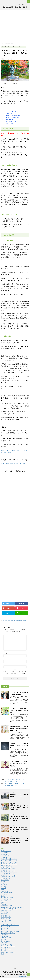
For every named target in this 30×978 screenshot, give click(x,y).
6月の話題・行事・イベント (9, 873)
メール (5, 659)
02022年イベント (6, 852)
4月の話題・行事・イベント (9, 870)
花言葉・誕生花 (5, 941)
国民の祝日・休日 (6, 910)
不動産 (3, 889)
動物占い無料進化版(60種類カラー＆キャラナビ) (14, 907)
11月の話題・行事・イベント (9, 860)
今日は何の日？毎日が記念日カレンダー (13, 463)
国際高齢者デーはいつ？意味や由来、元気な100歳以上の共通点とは (19, 729)
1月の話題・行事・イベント (9, 620)
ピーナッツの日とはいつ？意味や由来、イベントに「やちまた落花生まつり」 (19, 840)
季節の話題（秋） (6, 918)
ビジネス (3, 886)
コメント (6, 634)
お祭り (3, 881)
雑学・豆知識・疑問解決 (8, 952)
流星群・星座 (5, 936)
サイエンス (4, 884)
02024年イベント (6, 855)
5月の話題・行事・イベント (9, 872)
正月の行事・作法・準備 (8, 933)
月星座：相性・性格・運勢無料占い (11, 931)
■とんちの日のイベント (12, 117)
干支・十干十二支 (6, 920)
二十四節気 (4, 894)
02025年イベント (6, 857)
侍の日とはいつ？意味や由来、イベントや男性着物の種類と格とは (19, 818)
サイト (5, 664)
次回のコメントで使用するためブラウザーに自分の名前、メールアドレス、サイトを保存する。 (14, 673)
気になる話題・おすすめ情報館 (15, 7)
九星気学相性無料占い (7, 892)
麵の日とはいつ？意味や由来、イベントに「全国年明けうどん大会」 (19, 829)
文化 (2, 923)
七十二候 (3, 888)
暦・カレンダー (5, 926)
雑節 (2, 954)
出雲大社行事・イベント (8, 905)
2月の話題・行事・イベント (9, 865)
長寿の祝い (4, 950)
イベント (3, 883)
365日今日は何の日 (6, 867)
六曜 (2, 902)
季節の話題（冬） (6, 913)
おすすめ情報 (5, 880)
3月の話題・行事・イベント (9, 868)
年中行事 (3, 921)
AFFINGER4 (22, 977)
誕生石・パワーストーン (8, 946)
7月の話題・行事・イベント (9, 875)
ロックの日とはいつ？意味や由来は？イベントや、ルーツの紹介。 (19, 764)
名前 (5, 653)
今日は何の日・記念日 (21, 620)
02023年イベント (6, 854)
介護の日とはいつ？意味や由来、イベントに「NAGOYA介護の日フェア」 (19, 807)
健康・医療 (4, 900)
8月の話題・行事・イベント (9, 876)
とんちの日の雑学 (8, 119)
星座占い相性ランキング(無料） (10, 925)
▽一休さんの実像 (11, 121)
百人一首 (3, 939)
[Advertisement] (15, 26)
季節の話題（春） (6, 917)
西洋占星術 (4, 942)
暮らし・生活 (5, 928)
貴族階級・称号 (5, 947)
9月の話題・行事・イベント (9, 878)
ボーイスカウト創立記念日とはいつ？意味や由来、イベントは (19, 710)
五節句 (3, 896)
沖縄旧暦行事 (5, 934)
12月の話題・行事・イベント (9, 862)
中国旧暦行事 (5, 891)
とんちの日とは (7, 113)
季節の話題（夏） (6, 915)
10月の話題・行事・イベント (9, 859)
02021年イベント (6, 851)
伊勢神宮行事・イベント (8, 899)
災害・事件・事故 (6, 937)
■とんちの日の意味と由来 (13, 115)
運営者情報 (16, 968)
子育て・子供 (5, 912)
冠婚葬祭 (3, 904)
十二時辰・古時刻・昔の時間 (9, 909)
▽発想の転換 (9, 123)
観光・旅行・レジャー (7, 944)
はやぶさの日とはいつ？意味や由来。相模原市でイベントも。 (19, 745)
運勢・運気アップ (6, 949)
